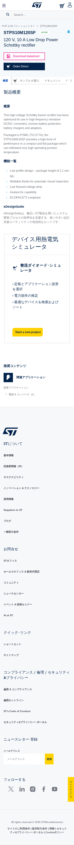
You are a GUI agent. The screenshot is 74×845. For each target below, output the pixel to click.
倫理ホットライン (14, 700)
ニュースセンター (14, 593)
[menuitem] (30, 394)
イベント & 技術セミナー (18, 604)
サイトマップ (11, 655)
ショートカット (12, 644)
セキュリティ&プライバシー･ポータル (25, 722)
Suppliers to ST (13, 510)
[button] (4, 5)
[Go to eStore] (62, 6)
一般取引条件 (11, 531)
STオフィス (10, 560)
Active (44, 32)
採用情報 (9, 499)
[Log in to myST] (70, 5)
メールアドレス (12, 750)
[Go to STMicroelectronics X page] (12, 790)
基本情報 (9, 455)
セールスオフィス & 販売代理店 (22, 571)
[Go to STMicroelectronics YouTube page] (54, 790)
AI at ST (8, 615)
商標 (52, 828)
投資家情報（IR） (14, 466)
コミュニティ (11, 582)
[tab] (5, 81)
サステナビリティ (14, 477)
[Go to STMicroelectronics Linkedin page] (22, 790)
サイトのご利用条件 (19, 828)
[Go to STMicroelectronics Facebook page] (43, 790)
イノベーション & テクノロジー (22, 488)
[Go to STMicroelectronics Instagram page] (33, 790)
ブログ (7, 520)
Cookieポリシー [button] (54, 832)
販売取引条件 (39, 828)
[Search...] (8, 14)
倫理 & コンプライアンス (18, 689)
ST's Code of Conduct (17, 711)
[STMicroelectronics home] (37, 5)
